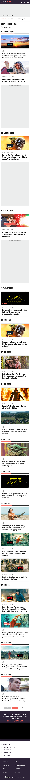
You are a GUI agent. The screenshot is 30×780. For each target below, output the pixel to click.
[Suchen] (21, 2)
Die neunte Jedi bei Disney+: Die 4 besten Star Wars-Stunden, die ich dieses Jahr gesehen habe (14, 234)
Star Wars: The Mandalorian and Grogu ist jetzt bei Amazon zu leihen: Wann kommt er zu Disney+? (14, 344)
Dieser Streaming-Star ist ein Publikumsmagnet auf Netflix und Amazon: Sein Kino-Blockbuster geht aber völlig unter (14, 699)
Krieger (3, 19)
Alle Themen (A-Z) (20, 19)
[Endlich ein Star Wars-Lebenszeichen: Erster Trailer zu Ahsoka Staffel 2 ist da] (15, 67)
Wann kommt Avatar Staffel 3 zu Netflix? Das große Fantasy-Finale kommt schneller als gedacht (14, 553)
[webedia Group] (15, 777)
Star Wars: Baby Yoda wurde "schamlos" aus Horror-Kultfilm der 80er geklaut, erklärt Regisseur (13, 464)
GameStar (17, 768)
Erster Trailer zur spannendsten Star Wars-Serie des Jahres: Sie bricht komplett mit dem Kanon (14, 496)
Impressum (6, 761)
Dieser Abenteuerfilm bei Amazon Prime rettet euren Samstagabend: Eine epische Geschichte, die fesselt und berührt (14, 56)
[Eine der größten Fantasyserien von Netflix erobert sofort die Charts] (15, 565)
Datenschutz (6, 765)
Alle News (10, 19)
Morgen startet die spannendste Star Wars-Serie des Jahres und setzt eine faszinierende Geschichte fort (14, 312)
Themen (7, 15)
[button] (6, 27)
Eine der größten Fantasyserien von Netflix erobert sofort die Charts (14, 578)
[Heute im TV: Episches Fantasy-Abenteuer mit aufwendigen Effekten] (15, 394)
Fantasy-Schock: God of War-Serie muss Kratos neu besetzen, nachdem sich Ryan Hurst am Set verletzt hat (14, 376)
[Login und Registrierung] (24, 2)
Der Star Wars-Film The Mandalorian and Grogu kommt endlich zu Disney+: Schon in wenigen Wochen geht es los (14, 157)
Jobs (4, 768)
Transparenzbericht (20, 765)
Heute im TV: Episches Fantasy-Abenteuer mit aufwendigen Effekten (14, 407)
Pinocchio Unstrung (15, 721)
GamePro (5, 772)
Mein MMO (17, 772)
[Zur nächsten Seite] (22, 708)
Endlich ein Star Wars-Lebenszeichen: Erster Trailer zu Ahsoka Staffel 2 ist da (13, 80)
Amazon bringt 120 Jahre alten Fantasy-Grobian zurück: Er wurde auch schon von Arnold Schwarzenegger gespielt (14, 528)
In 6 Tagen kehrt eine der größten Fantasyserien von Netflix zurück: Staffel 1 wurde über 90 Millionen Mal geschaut (14, 667)
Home (2, 15)
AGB (16, 761)
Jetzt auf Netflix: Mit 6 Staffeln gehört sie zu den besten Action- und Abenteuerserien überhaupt (14, 432)
